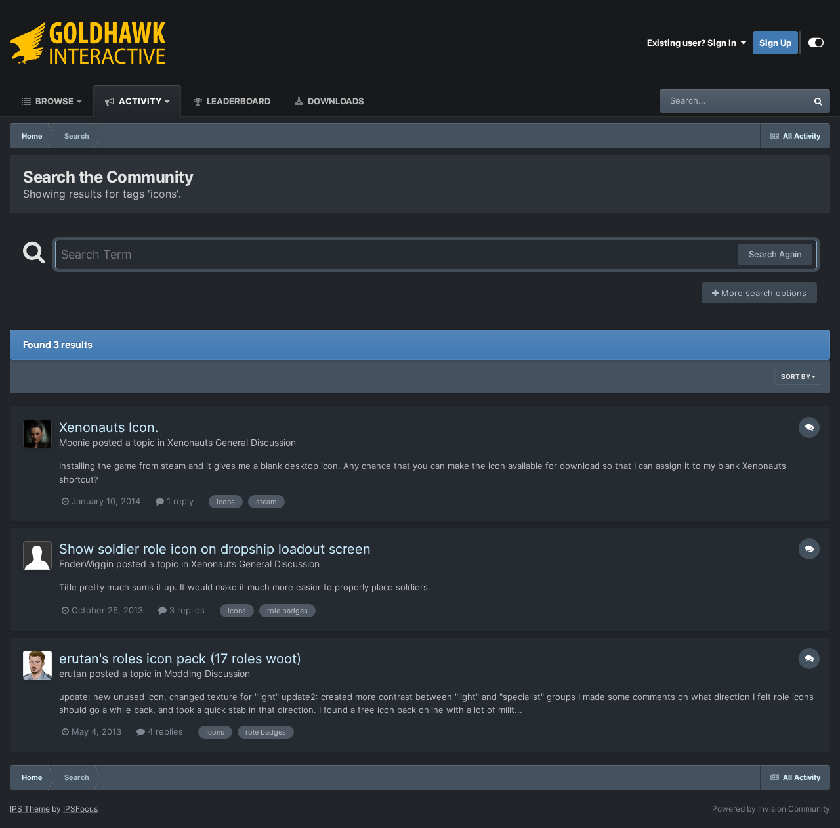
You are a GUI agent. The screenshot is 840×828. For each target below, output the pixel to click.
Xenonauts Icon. (109, 427)
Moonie (74, 442)
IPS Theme (30, 809)
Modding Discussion (207, 673)
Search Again (775, 254)
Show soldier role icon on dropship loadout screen (215, 549)
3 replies (186, 610)
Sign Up (775, 42)
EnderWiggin (86, 563)
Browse (53, 101)
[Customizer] (816, 42)
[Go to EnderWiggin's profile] (37, 555)
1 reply (179, 501)
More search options (763, 293)
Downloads (335, 101)
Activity (139, 101)
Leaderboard (237, 101)
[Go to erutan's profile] (37, 665)
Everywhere (767, 101)
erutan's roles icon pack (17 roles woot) (180, 658)
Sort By (796, 376)
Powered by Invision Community (771, 809)
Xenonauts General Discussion (231, 442)
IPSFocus (80, 809)
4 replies (164, 731)
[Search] (818, 101)
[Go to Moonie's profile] (37, 434)
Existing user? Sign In (693, 42)
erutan (73, 673)
